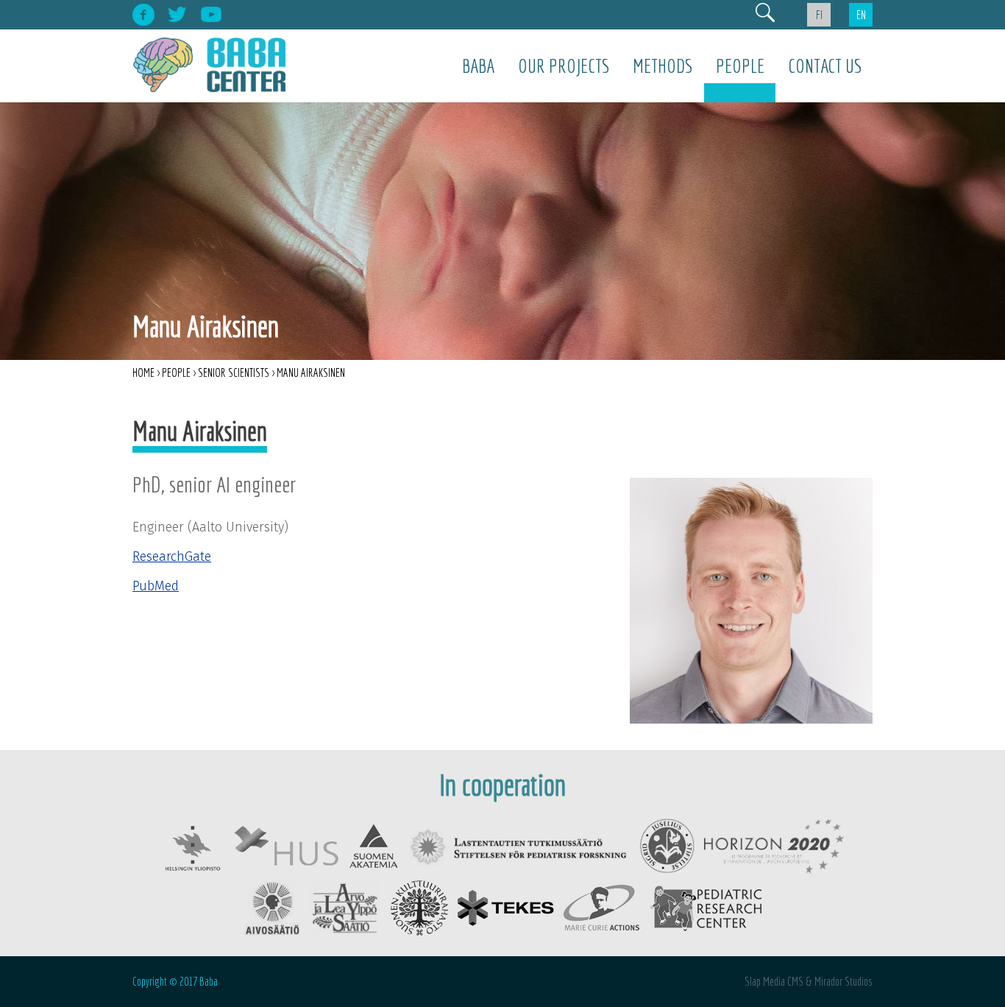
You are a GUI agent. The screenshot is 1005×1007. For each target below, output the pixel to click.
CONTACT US (825, 66)
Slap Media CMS (774, 981)
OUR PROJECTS (563, 66)
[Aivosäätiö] (272, 905)
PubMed (155, 586)
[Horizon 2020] (774, 844)
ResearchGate (171, 556)
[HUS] (286, 844)
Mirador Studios (843, 981)
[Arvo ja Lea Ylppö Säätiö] (345, 905)
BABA (478, 66)
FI (819, 14)
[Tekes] (506, 905)
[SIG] (667, 844)
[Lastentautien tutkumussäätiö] (519, 844)
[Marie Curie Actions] (601, 905)
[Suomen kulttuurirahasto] (419, 905)
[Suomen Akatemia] (374, 844)
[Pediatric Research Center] (705, 905)
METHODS (662, 66)
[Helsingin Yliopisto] (192, 844)
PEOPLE (740, 66)
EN (861, 14)
